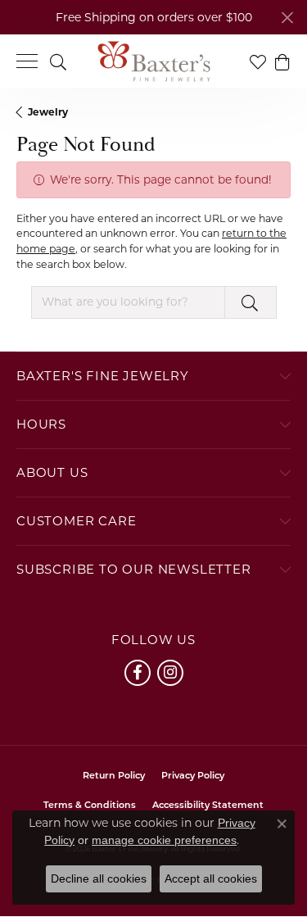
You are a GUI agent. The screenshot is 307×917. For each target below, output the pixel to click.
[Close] (287, 17)
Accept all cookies (211, 878)
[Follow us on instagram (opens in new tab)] (170, 673)
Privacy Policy (192, 776)
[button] (58, 61)
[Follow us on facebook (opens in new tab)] (137, 673)
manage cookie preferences (164, 840)
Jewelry (48, 112)
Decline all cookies (99, 878)
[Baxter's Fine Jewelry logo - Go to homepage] (153, 61)
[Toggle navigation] (27, 61)
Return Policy (114, 776)
